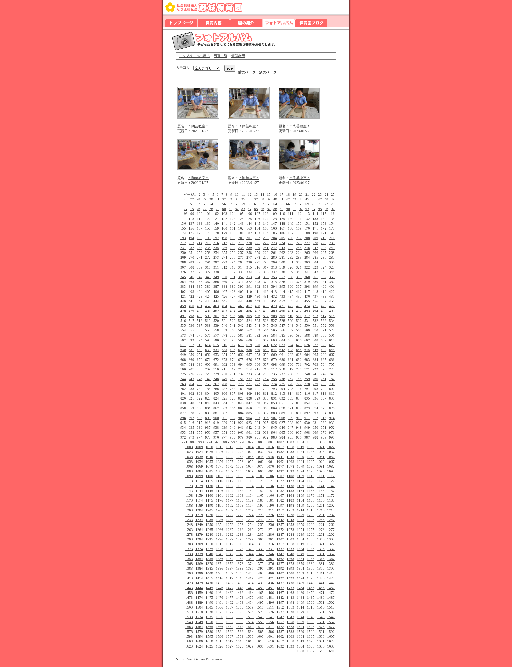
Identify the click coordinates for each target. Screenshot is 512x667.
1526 (270, 612)
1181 (270, 500)
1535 (209, 617)
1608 (189, 641)
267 (323, 253)
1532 (331, 612)
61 (256, 204)
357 (282, 277)
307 (183, 267)
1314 (250, 544)
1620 (310, 641)
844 (224, 403)
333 (241, 272)
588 (307, 335)
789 (241, 389)
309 (199, 267)
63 (269, 204)
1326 (219, 549)
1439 (300, 583)
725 (183, 374)
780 (323, 384)
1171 (321, 496)
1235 (209, 520)
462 (208, 306)
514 (323, 316)
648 (332, 350)
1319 (300, 544)
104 (232, 214)
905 (257, 418)
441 (191, 301)
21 (307, 194)
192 (332, 233)
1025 (209, 452)
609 (323, 340)
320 (290, 267)
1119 (250, 481)
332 (232, 272)
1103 (239, 476)
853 (299, 403)
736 (274, 374)
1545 (310, 617)
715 (257, 369)
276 (241, 257)
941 (241, 427)
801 (183, 394)
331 (224, 272)
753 (257, 379)
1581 (219, 632)
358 (290, 277)
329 (208, 272)
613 (199, 345)
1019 (300, 447)
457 (323, 301)
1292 (331, 534)
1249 (199, 525)
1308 (189, 544)
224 (282, 243)
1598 (239, 636)
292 (216, 262)
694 (241, 364)
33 (230, 199)
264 (299, 253)
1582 (229, 632)
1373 (239, 564)
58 (237, 204)
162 (241, 228)
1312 (229, 544)
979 (241, 437)
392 (257, 287)
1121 (270, 481)
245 (299, 248)
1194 (250, 505)
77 (205, 209)
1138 (290, 486)
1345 (260, 554)
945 (274, 427)
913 (323, 418)
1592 (331, 632)
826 (232, 398)
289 (191, 262)
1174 (199, 500)
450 (266, 301)
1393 (290, 568)
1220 (209, 515)
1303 (290, 539)
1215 (310, 510)
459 (183, 306)
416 (299, 292)
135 (332, 219)
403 (191, 292)
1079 (300, 466)
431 (266, 296)
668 (183, 360)
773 (266, 384)
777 (299, 384)
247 (315, 248)
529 (290, 321)
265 (307, 253)
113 (307, 214)
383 (183, 287)
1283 (239, 534)
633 (208, 350)
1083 (189, 471)
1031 (270, 452)
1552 (229, 622)
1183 (290, 500)
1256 (270, 525)
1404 (250, 573)
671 (208, 360)
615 (216, 345)
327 (191, 272)
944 (266, 427)
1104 (250, 476)
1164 (250, 496)
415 (290, 292)
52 (198, 204)
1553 (239, 622)
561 (241, 330)
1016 (270, 447)
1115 (209, 481)
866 (249, 408)
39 (269, 199)
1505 (209, 607)
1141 (321, 486)
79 (217, 209)
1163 (239, 496)
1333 (290, 549)
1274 (300, 530)
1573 (290, 627)
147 (274, 224)
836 (315, 398)
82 (237, 209)
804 (208, 394)
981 (257, 437)
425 (216, 296)
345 (183, 277)
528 (282, 321)
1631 (270, 646)
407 (224, 292)
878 (191, 413)
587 (299, 335)
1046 (270, 457)
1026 (219, 452)
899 (208, 418)
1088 (239, 471)
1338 (189, 554)
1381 (321, 564)
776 (290, 384)
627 (315, 345)
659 (266, 355)
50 (185, 204)
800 (332, 389)
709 (208, 369)
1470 (310, 593)
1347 (280, 554)
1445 (209, 588)
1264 (199, 530)
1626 (219, 646)
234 (208, 248)
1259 (300, 525)
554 (183, 330)
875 (323, 408)
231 (183, 248)
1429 (199, 583)
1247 (331, 520)
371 (241, 282)
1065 (310, 462)
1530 (310, 612)
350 (224, 277)
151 (307, 224)
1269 (250, 530)
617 (232, 345)
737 (282, 374)
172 (323, 228)
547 (282, 325)
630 (183, 350)
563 (257, 330)
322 (307, 267)
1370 (209, 564)
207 (299, 238)
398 (307, 287)
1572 (280, 627)
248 (323, 248)
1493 (239, 603)
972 (183, 437)
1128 (189, 486)
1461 (219, 593)
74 (185, 209)
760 (315, 379)
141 (224, 224)
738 (290, 374)
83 (243, 209)
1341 (219, 554)
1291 (321, 534)
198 (224, 238)
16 (275, 194)
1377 (280, 564)
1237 (229, 520)
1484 (300, 597)
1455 (310, 588)
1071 (219, 466)
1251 (219, 525)
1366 (321, 559)
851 (282, 403)
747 (208, 379)
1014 (250, 447)
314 (241, 267)
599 (241, 340)
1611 (219, 641)
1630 (260, 646)
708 (199, 369)
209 (315, 238)
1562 (331, 622)
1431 (219, 583)
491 (290, 311)
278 (257, 257)
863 (224, 408)
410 (249, 292)
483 (224, 311)
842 (208, 403)
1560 (310, 622)
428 (241, 296)
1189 (199, 505)
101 (208, 214)
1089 (250, 471)
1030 (260, 452)
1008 (189, 447)
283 (299, 257)
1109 (300, 476)
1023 (189, 452)
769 (232, 384)
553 (332, 325)
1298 (239, 539)
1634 (300, 646)
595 (208, 340)
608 (315, 340)
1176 (219, 500)
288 (183, 262)
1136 (270, 486)
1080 (310, 466)
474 (307, 306)
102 (216, 214)
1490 (209, 603)
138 (199, 224)
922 (241, 423)
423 (199, 296)
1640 (321, 651)
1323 (189, 549)
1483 (290, 597)
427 (232, 296)
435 (299, 296)
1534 (199, 617)
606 (299, 340)
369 (224, 282)
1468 (290, 593)
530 (299, 321)
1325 (209, 549)
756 (282, 379)
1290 (310, 534)
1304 (300, 539)
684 (315, 360)
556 (199, 330)
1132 (229, 486)
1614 (250, 641)
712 (232, 369)
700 (290, 364)
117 (183, 219)
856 (323, 403)
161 (232, 228)
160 (224, 228)
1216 (321, 510)
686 (332, 360)
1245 (310, 520)
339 (290, 272)
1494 (250, 603)
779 (315, 384)
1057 (229, 462)
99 (192, 214)
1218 (189, 515)
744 (183, 379)
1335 (310, 549)
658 (257, 355)
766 (208, 384)
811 (266, 394)
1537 (229, 617)
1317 (280, 544)
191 (323, 233)
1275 (310, 530)
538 (208, 325)
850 (274, 403)
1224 (250, 515)
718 (282, 369)
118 (191, 219)
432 (274, 296)
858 (183, 408)
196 (208, 238)
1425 (310, 578)
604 (282, 340)
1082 (331, 466)
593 (191, 340)
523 (241, 321)
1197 (280, 505)
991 (184, 442)
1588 (290, 632)
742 (323, 374)
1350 (310, 554)
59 (243, 204)
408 (232, 292)
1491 (219, 603)
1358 (239, 559)
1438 (290, 583)
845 (232, 403)
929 (299, 423)
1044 (250, 457)
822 (199, 398)
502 (224, 316)
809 (249, 394)
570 (315, 330)
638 (249, 350)
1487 (331, 597)
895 (332, 413)
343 (323, 272)
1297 (229, 539)
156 (191, 228)
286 (323, 257)
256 (232, 253)
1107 (280, 476)
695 (249, 364)
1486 (321, 597)
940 (232, 427)
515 (332, 316)
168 (290, 228)
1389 (250, 568)
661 (282, 355)
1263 (189, 530)
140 (216, 224)
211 (332, 238)
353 (249, 277)
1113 (189, 481)
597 (224, 340)
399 (315, 287)
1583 (239, 632)
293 (224, 262)
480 (199, 311)
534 (332, 321)
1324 (199, 549)
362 (323, 277)
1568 (239, 627)
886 (257, 413)
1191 (219, 505)
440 (183, 301)
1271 (270, 530)
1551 (219, 622)
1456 (321, 588)
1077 (280, 466)
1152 (280, 491)
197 (216, 238)
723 (323, 369)
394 (274, 287)
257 (241, 253)
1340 (209, 554)
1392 (280, 568)
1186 (321, 500)
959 (232, 433)
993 (201, 442)
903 (241, 418)
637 (241, 350)
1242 (280, 520)
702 (307, 364)
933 (332, 423)
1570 (260, 627)
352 (241, 277)
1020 (310, 447)
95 (320, 209)
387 (216, 287)
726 (191, 374)
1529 (300, 612)
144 (249, 224)
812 (274, 394)
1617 (280, 641)
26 (185, 199)
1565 (209, 627)
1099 (199, 476)
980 (249, 437)
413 (274, 292)
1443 (189, 588)
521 (224, 321)
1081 (321, 466)
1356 (219, 559)
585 (282, 335)
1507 (229, 607)
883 (232, 413)
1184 (300, 500)
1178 (239, 500)
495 (323, 311)
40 (275, 199)
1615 (260, 641)
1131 (219, 486)
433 (282, 296)
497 (183, 316)
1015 (260, 447)
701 (299, 364)
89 (281, 209)
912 (315, 418)
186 (282, 233)
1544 (300, 617)
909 (290, 418)
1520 (209, 612)
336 (266, 272)
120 (208, 219)
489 (274, 311)
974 (199, 437)
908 (282, 418)
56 (224, 204)
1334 (300, 549)
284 (307, 257)
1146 (219, 491)
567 (290, 330)
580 (241, 335)
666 (323, 355)
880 (208, 413)
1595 (209, 636)
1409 (300, 573)
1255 (260, 525)
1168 (290, 496)
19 (294, 194)
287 (332, 257)
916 (191, 423)
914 (332, 418)
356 (274, 277)
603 (274, 340)
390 (241, 287)
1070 (209, 466)
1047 (280, 457)
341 (307, 272)
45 (307, 199)
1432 (229, 583)
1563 (189, 627)
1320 (310, 544)
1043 (239, 457)
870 (282, 408)
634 (216, 350)
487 (257, 311)
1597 (229, 636)
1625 (209, 646)
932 (323, 423)
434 (290, 296)
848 (257, 403)
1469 (300, 593)
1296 (219, 539)
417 (307, 292)
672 (216, 360)
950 (315, 427)
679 (274, 360)
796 (299, 389)
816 (307, 394)
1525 (260, 612)
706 (183, 369)
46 (313, 199)
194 (191, 238)
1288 (290, 534)
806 (224, 394)
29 (205, 199)
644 (299, 350)
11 (243, 194)
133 (315, 219)
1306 (321, 539)
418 (315, 292)
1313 (239, 544)
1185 (310, 500)
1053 (189, 462)
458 (332, 301)
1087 (229, 471)
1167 (280, 496)
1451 (270, 588)
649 (183, 355)
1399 (199, 573)
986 (299, 437)
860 (199, 408)
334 (249, 272)
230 (332, 243)
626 (307, 345)
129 (282, 219)
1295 (209, 539)
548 (290, 325)
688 (191, 364)
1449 (250, 588)
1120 (260, 481)
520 (216, 321)
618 (241, 345)
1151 (270, 491)
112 (299, 214)
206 (290, 238)
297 (257, 262)
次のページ (268, 72)
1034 (300, 452)
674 (232, 360)
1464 (250, 593)
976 (216, 437)
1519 (199, 612)
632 (199, 350)
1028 (239, 452)
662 (290, 355)
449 (257, 301)
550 (307, 325)
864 (232, 408)
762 (332, 379)
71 (320, 204)
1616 (270, 641)
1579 (199, 632)
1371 (219, 564)
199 (232, 238)
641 (274, 350)
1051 (321, 457)
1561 (321, 622)
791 (257, 389)
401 (332, 287)
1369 (199, 564)
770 (241, 384)
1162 (229, 496)
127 (266, 219)
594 (199, 340)
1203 (189, 510)
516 (183, 321)
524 (249, 321)
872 (299, 408)
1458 (189, 593)
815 (299, 394)
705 (332, 364)
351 (232, 277)
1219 (199, 515)
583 (266, 335)
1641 (331, 651)
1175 (209, 500)
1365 (310, 559)
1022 (331, 447)
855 (315, 403)
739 (299, 374)
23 (320, 194)
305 (323, 262)
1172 (331, 496)
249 (332, 248)
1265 (209, 530)
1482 (280, 597)
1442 (331, 583)
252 (199, 253)
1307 (331, 539)
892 (307, 413)
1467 (280, 593)
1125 (310, 481)
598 (232, 340)
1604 (300, 636)
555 (191, 330)
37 (256, 199)
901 (224, 418)
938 (216, 427)
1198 (290, 505)
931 (315, 423)
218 (232, 243)
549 (299, 325)
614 (208, 345)
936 (199, 427)
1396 (321, 568)
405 (208, 292)
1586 (270, 632)
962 (257, 433)
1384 (199, 568)
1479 (250, 597)
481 (208, 311)
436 (307, 296)
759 (307, 379)
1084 (199, 471)
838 (332, 398)
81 (230, 209)
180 (232, 233)
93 (307, 209)
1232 (331, 515)
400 (323, 287)
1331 (270, 549)
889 (282, 413)
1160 (209, 496)
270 (191, 257)
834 (299, 398)
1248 (189, 525)
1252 (229, 525)
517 (191, 321)
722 (315, 369)
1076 (270, 466)
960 (241, 433)
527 (274, 321)
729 (216, 374)
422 (191, 296)
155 (183, 228)
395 (282, 287)
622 (274, 345)
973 (191, 437)
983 (274, 437)
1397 (331, 568)
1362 (280, 559)
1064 (300, 462)
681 (290, 360)
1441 (321, 583)
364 (183, 282)
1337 (331, 549)
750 (232, 379)
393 (266, 287)
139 (208, 224)
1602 (280, 636)
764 (191, 384)
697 (266, 364)
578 (224, 335)
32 (224, 199)
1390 (260, 568)
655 (232, 355)
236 (224, 248)
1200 (310, 505)
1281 (219, 534)
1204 (199, 510)
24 (326, 194)
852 (290, 403)
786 (216, 389)
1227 (280, 515)
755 (274, 379)
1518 (189, 612)
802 (191, 394)
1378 (290, 564)
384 (191, 287)
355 (266, 277)
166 (274, 228)
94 (313, 209)
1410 (310, 573)
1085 (209, 471)
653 (216, 355)
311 (216, 267)
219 (241, 243)
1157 (331, 491)
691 (216, 364)
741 (315, 374)
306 (332, 262)
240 (257, 248)
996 (226, 442)
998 (242, 442)
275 (232, 257)
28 (198, 199)
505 (249, 316)
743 (332, 374)
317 (266, 267)
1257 (280, 525)
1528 (290, 612)
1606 (321, 636)
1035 (310, 452)
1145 (209, 491)
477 (332, 306)
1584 (250, 632)
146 (266, 224)
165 (266, 228)
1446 (219, 588)
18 (288, 194)
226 (299, 243)
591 (332, 335)
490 (282, 311)
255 (224, 253)
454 (299, 301)
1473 (189, 597)
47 (320, 199)
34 (237, 199)
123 (232, 219)
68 (301, 204)
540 (224, 325)
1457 (331, 588)
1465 (260, 593)
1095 (310, 471)
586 (290, 335)
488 (266, 311)
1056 (219, 462)
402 (183, 292)
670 (199, 360)
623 (282, 345)
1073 (239, 466)
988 (315, 437)
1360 (260, 559)
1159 (199, 496)
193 (183, 238)
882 (224, 413)
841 (199, 403)
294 (232, 262)
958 (224, 433)
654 (224, 355)
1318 (290, 544)
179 (224, 233)
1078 (290, 466)
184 (266, 233)
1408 (290, 573)
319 (282, 267)
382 (332, 282)
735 (266, 374)
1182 (280, 500)
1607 (331, 636)
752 (249, 379)
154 (332, 224)
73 (333, 204)
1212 (280, 510)
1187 (331, 500)
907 (274, 418)
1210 (260, 510)
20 (301, 194)
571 (323, 330)
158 (208, 228)
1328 (239, 549)
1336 (321, 549)
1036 (321, 452)
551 (315, 325)
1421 (270, 578)
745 (191, 379)
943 (257, 427)
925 (266, 423)
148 (282, 224)
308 (191, 267)
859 (191, 408)
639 (257, 350)
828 (249, 398)
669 (191, 360)
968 (307, 433)
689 (199, 364)
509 (282, 316)
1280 (209, 534)
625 (299, 345)
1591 (321, 632)
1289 (300, 534)
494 (315, 311)
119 (199, 219)
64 (275, 204)
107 (257, 214)
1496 (270, 603)
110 (282, 214)
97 (333, 209)
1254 (250, 525)
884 (241, 413)
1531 (321, 612)
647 (323, 350)
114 (315, 214)
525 (257, 321)
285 (315, 257)
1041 (219, 457)
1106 (270, 476)
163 (249, 228)
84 (249, 209)
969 (315, 433)
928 (290, 423)
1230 (310, 515)
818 (323, 394)
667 (332, 355)
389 (232, 287)
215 (208, 243)
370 (232, 282)
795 (290, 389)
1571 (270, 627)
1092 (280, 471)
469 (266, 306)
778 (307, 384)
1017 (280, 447)
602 (266, 340)
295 (241, 262)
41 (281, 199)
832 (282, 398)
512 (307, 316)
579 (232, 335)
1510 (260, 607)
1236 (219, 520)
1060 (260, 462)
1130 (209, 486)
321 (299, 267)
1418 (239, 578)
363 (332, 277)
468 (257, 306)
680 (282, 360)
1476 (219, 597)
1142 (331, 486)
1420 (260, 578)
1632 (280, 646)
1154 (300, 491)
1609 (199, 641)
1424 (300, 578)
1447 (229, 588)
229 (323, 243)
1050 (310, 457)
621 (266, 345)
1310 (209, 544)
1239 (250, 520)
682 (299, 360)
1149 (250, 491)
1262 (331, 525)
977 (224, 437)
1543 (290, 617)
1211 (270, 510)
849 (266, 403)
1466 (270, 593)
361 (315, 277)
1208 (239, 510)
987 (307, 437)
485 (241, 311)
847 (249, 403)
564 (266, 330)
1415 (209, 578)
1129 (199, 486)
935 (191, 427)
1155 (310, 491)
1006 (321, 442)
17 (281, 194)
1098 (189, 476)
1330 (260, 549)
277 (249, 257)
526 (266, 321)
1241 (270, 520)
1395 (310, 568)
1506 (219, 607)
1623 (189, 646)
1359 (250, 559)
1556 (270, 622)
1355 (209, 559)
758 (299, 379)
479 (191, 311)
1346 (270, 554)
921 (232, 423)
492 (299, 311)
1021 (321, 447)
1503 (189, 607)
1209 (250, 510)
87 (269, 209)
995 (218, 442)
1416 (219, 578)
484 (232, 311)
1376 (270, 564)
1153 (290, 491)
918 (208, 423)
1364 (300, 559)
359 (299, 277)
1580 (209, 632)
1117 (229, 481)
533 (323, 321)
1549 (199, 622)
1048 (290, 457)
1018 (290, 447)
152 (315, 224)
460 (191, 306)
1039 (199, 457)
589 (315, 335)
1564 (199, 627)
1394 (300, 568)
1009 (199, 447)
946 (282, 427)
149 (290, 224)
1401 (219, 573)
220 (249, 243)
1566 (219, 627)
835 (307, 398)
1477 (229, 597)
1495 (260, 603)
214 (199, 243)
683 (307, 360)
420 (332, 292)
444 (216, 301)
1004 (300, 442)
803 (199, 394)
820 (183, 398)
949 (307, 427)
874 (315, 408)
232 (191, 248)
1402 (229, 573)
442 (199, 301)
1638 (300, 651)
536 (191, 325)
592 (183, 340)
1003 (290, 442)
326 (183, 272)
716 (266, 369)
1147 (229, 491)
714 (249, 369)
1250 (209, 525)
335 (257, 272)
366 (199, 282)
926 (274, 423)
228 (315, 243)
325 (332, 267)
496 (332, 311)
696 (257, 364)
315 (249, 267)
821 (191, 398)
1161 (219, 496)
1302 (280, 539)
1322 (331, 544)
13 (256, 194)
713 (241, 369)
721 (307, 369)
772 (257, 384)
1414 (199, 578)
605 (290, 340)
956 (208, 433)
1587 (280, 632)
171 (315, 228)
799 (323, 389)
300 (282, 262)
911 (307, 418)
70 (313, 204)
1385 (209, 568)
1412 (331, 573)
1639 (310, 651)
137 (191, 224)
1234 (199, 520)
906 (266, 418)
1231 (321, 515)
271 (199, 257)
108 (266, 214)
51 (192, 204)
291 (208, 262)
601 (257, 340)
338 (282, 272)
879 (199, 413)
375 (274, 282)
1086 (219, 471)
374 (266, 282)
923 (249, 423)
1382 (331, 564)
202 (257, 238)
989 (323, 437)
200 (241, 238)
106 (249, 214)
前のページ (246, 72)
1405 (260, 573)
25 (333, 194)
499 (199, 316)
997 (234, 442)
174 (183, 233)
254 (216, 253)
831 (274, 398)
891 (299, 413)
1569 (250, 627)
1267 (229, 530)
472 (290, 306)
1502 (331, 603)
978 (232, 437)
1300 (260, 539)
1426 (321, 578)
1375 (260, 564)
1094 (300, 471)
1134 (250, 486)
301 (290, 262)
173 (332, 228)
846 (241, 403)
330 (216, 272)
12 (249, 194)
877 (183, 413)
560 (232, 330)
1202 (331, 505)
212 (183, 243)
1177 (229, 500)
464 (224, 306)
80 (224, 209)
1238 (239, 520)
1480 (260, 597)
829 (257, 398)
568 (299, 330)
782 (183, 389)
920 (224, 423)
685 (323, 360)
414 (282, 292)
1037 (331, 452)
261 (274, 253)
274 (224, 257)
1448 (239, 588)
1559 (300, 622)
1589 (300, 632)
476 (323, 306)
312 (224, 267)
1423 (290, 578)
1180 (260, 500)
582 (257, 335)
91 (294, 209)
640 (266, 350)
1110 (310, 476)
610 (332, 340)
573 (183, 335)
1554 (250, 622)
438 (323, 296)
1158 (189, 496)
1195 (260, 505)
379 (307, 282)
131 (299, 219)
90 (288, 209)
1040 (209, 457)
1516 (321, 607)
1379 (300, 564)
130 (290, 219)
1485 (310, 597)
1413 (189, 578)
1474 (199, 597)
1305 (310, 539)
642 (282, 350)
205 (282, 238)
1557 (280, 622)
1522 (229, 612)
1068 (189, 466)
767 (216, 384)
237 (232, 248)
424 (208, 296)
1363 (290, 559)
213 (191, 243)
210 (323, 238)
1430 (209, 583)
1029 (250, 452)
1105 (260, 476)
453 (290, 301)
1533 (189, 617)
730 (224, 374)
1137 (280, 486)
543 (249, 325)
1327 (229, 549)
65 (281, 204)
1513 (290, 607)
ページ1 (190, 194)
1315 (260, 544)
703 (315, 364)
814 (290, 394)
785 (208, 389)
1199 (300, 505)
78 (211, 209)
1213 (290, 510)
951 (323, 427)
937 (208, 427)
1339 (199, 554)
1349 (300, 554)
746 (199, 379)
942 (249, 427)
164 (257, 228)
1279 (199, 534)
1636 (321, 646)
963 (266, 433)
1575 (310, 627)
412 (266, 292)
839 (183, 403)
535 (183, 325)
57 (230, 204)
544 (257, 325)
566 (282, 330)
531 (307, 321)
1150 (260, 491)
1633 (290, 646)
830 (266, 398)
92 (301, 209)
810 (257, 394)
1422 (280, 578)
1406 (270, 573)
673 (224, 360)
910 (299, 418)
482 (216, 311)
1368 (189, 564)
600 (249, 340)
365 (191, 282)
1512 (280, 607)
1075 (260, 466)
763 (183, 384)
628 (323, 345)
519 (208, 321)
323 (315, 267)
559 (224, 330)
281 (282, 257)
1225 (260, 515)
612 (191, 345)
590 (323, 335)
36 (249, 199)
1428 (189, 583)
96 (326, 209)
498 (191, 316)
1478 (239, 597)
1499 (300, 603)
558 (216, 330)
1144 (199, 491)
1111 (321, 476)
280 (274, 257)
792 (266, 389)
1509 (250, 607)
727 (199, 374)
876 (332, 408)
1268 (239, 530)
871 (290, 408)
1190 (209, 505)
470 (274, 306)
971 (332, 433)
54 (211, 204)
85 (256, 209)
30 (211, 199)
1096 (321, 471)
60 (249, 204)
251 (191, 253)
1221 (219, 515)
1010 (209, 447)
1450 (260, 588)
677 (257, 360)
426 (224, 296)
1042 (229, 457)
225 (290, 243)
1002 (280, 442)
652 (208, 355)
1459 (199, 593)
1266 (219, 530)
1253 (239, 525)
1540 (260, 617)
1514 (300, 607)
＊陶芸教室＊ (198, 126)
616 (224, 345)
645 (307, 350)
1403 (239, 573)
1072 (229, 466)
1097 (331, 471)
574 (191, 335)
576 (208, 335)
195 (199, 238)
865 (241, 408)
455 (307, 301)
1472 (331, 593)
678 (266, 360)
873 (307, 408)
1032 (280, 452)
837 (323, 398)
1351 (321, 554)
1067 (331, 462)
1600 (260, 636)
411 (257, 292)
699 (282, 364)
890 (290, 413)
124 (241, 219)
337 (274, 272)
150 (299, 224)
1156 (321, 491)
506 (257, 316)
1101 (219, 476)
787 (224, 389)
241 (266, 248)
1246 (321, 520)
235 (216, 248)
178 (216, 233)
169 (299, 228)
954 (191, 433)
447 (241, 301)
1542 (280, 617)
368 (216, 282)
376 (282, 282)
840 (191, 403)
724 (332, 369)
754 (266, 379)
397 (299, 287)
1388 (239, 568)
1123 (290, 481)
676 (249, 360)
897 (191, 418)
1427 (331, 578)
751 (241, 379)
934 (183, 427)
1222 (229, 515)
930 (307, 423)
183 (257, 233)
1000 (260, 442)
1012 (229, 447)
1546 (321, 617)
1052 (331, 457)
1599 (250, 636)
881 (216, 413)
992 (193, 442)
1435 (260, 583)
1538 (239, 617)
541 (232, 325)
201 (249, 238)
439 (332, 296)
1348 (290, 554)
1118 (239, 481)
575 (199, 335)
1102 (229, 476)
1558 (290, 622)
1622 (331, 641)
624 (290, 345)
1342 (229, 554)
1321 (321, 544)
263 (290, 253)
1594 (199, 636)
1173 (189, 500)
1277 (331, 530)
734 (257, 374)
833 (290, 398)
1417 (229, 578)
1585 (260, 632)
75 (192, 209)
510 (290, 316)
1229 (300, 515)
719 (290, 369)
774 (274, 384)
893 (315, 413)
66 (288, 204)
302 (299, 262)
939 (224, 427)
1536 (219, 617)
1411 (321, 573)
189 (307, 233)
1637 (331, 646)
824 (216, 398)
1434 (250, 583)
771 (249, 384)
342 (315, 272)
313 (232, 267)
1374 (250, 564)
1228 (290, 515)
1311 (219, 544)
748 (216, 379)
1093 (290, 471)
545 (266, 325)
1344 (250, 554)
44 (301, 199)
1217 (331, 510)
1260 (310, 525)
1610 (209, 641)
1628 (239, 646)
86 (262, 209)
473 (299, 306)
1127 (331, 481)
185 (274, 233)
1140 (310, 486)
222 (266, 243)
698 (274, 364)
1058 (239, 462)
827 (241, 398)
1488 (189, 603)
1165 (260, 496)
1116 (219, 481)
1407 (280, 573)
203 (266, 238)
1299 (250, 539)
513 (315, 316)
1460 (209, 593)
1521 (219, 612)
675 (241, 360)
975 (208, 437)
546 (274, 325)
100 (199, 214)
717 (274, 369)
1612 (229, 641)
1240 (260, 520)
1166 (270, 496)
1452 (280, 588)
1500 (310, 603)
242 (274, 248)
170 (307, 228)
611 (183, 345)
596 (216, 340)
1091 (270, 471)
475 (315, 306)
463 (216, 306)
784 (199, 389)
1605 (310, 636)
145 (257, 224)
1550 (209, 622)
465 (232, 306)
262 (282, 253)
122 (224, 219)
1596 (219, 636)
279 (266, 257)
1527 (280, 612)
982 (266, 437)
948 (299, 427)
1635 (310, 646)
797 (307, 389)
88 (275, 209)
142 (232, 224)
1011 (219, 447)
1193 (239, 505)
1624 (199, 646)
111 (290, 214)
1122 (280, 481)
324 (323, 267)
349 (216, 277)
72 (326, 204)
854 (307, 403)
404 (199, 292)
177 (208, 233)
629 (332, 345)
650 (191, 355)
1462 (229, 593)
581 (249, 335)
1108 (290, 476)
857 (332, 403)
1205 (209, 510)
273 (216, 257)
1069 (199, 466)
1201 (321, 505)
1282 (229, 534)
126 (257, 219)
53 (205, 204)
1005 (310, 442)
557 (208, 330)
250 (183, 253)
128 (274, 219)
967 (299, 433)
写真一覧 (220, 56)
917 (199, 423)
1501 (321, 603)
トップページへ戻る (194, 56)
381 (323, 282)
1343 (239, 554)
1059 (250, 462)
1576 (321, 627)
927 (282, 423)
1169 (300, 496)
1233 (189, 520)
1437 (280, 583)
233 (199, 248)
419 (323, 292)
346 (191, 277)
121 (216, 219)
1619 (300, 641)
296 (249, 262)
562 (249, 330)
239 (249, 248)
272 (208, 257)
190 (315, 233)
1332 (280, 549)
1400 (209, 573)
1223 (239, 515)
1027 (229, 452)
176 (199, 233)
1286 (270, 534)
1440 (310, 583)
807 (232, 394)
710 (216, 369)
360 (307, 277)
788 (232, 389)
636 (232, 350)
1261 (321, 525)
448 (249, 301)
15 (269, 194)
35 (243, 199)
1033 (290, 452)
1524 (250, 612)
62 (262, 204)
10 (237, 194)
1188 (189, 505)
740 (307, 374)
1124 (300, 481)
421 (183, 296)
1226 (270, 515)
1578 (189, 632)
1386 (219, 568)
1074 (250, 466)
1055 (209, 462)
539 (216, 325)
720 (299, 369)
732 (241, 374)
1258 (290, 525)
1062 (280, 462)
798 (315, 389)
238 (241, 248)
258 (249, 253)
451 (274, 301)
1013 (239, 447)
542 (241, 325)
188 (299, 233)
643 (290, 350)
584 (274, 335)
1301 (270, 539)
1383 (189, 568)
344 (332, 272)
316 (257, 267)
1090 (260, 471)
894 (323, 413)
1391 (270, 568)
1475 (209, 597)
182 (249, 233)
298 (266, 262)
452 (282, 301)
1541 (270, 617)
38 (262, 199)
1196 (270, 505)
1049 (300, 457)
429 (249, 296)
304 (315, 262)
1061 (270, 462)
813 (282, 394)
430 (257, 296)
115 (323, 214)
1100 (209, 476)
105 (241, 214)
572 (332, 330)
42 (288, 199)
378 (299, 282)
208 (307, 238)
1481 (270, 597)
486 (249, 311)
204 (274, 238)
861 (208, 408)
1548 (189, 622)
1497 (280, 603)
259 (257, 253)
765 (199, 384)
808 (241, 394)
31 (217, 199)
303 (307, 262)
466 (241, 306)
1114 (199, 481)
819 (332, 394)
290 (199, 262)
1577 (331, 627)
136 (183, 224)
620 (257, 345)
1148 (239, 491)
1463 (239, 593)
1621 (321, 641)
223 (274, 243)
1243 (290, 520)
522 (232, 321)
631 (191, 350)
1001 (270, 442)
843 (216, 403)
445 (224, 301)
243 (282, 248)
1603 (290, 636)
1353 (189, 559)
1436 (270, 583)
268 (332, 253)
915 (183, 423)
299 (274, 262)
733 (249, 374)
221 (257, 243)
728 (208, 374)
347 (199, 277)
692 (224, 364)
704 (323, 364)
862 (216, 408)
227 (307, 243)
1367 (331, 559)
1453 (290, 588)
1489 (199, 603)
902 (232, 418)
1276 (321, 530)
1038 (189, 457)
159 (216, 228)
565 (274, 330)
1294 (199, 539)
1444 (199, 588)
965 (282, 433)
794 (282, 389)
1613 (239, 641)
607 (307, 340)
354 (257, 277)
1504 (199, 607)
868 (266, 408)
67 (294, 204)
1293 (189, 539)
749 (224, 379)
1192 (229, 505)
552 (323, 325)
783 (191, 389)
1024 (199, 452)
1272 (280, 530)
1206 (219, 510)
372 (249, 282)
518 (199, 321)
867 (257, 408)
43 (294, 199)
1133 (239, 486)
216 (216, 243)
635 (224, 350)
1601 (270, 636)
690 (208, 364)
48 (326, 199)
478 (183, 311)
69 (307, 204)
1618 (290, 641)
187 (290, 233)
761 (323, 379)
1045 (260, 457)
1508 (239, 607)
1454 (300, 588)
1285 (260, 534)
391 (249, 287)
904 (249, 418)
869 (274, 408)
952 (332, 427)
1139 (300, 486)
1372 (229, 564)
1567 (229, 627)
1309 (199, 544)
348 (208, 277)
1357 (229, 559)
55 (217, 204)
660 (274, 355)
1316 (270, 544)
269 (183, 257)
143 (241, 224)
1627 (229, 646)
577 (216, 335)
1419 (250, 578)
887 (266, 413)
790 (249, 389)
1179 (250, 500)
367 (208, 282)
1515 (310, 607)
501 (216, 316)
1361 (270, 559)
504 (241, 316)
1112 (331, 476)
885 (249, 413)
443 (208, 301)
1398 (189, 573)
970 (323, 433)
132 (307, 219)
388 (224, 287)
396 (290, 287)
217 (224, 243)
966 (290, 433)
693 (232, 364)
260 (266, 253)
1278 (189, 534)
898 (199, 418)
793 (274, 389)
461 (199, 306)
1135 (260, 486)
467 (249, 306)
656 (241, 355)
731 (232, 374)
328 (199, 272)
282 (290, 257)
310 (208, 267)
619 (249, 345)
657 (249, 355)
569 (307, 330)
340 (299, 272)
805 (216, 394)
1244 (300, 520)
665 (315, 355)
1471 (321, 593)
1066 (321, 462)
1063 (290, 462)
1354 (199, 559)
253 (208, 253)
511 (299, 316)
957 (216, 433)
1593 (189, 636)
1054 (199, 462)
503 (232, 316)
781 (332, 384)
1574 (300, 627)
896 (183, 418)
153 (323, 224)
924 (257, 423)
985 (290, 437)
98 (186, 214)
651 (199, 355)
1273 (290, 530)
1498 (290, 603)
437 (315, 296)
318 (274, 267)
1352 (331, 554)
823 (208, 398)
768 (224, 384)
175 (191, 233)
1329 (250, 549)
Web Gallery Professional (205, 659)
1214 (300, 510)
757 (290, 379)
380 (315, 282)
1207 (229, 510)
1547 (331, 617)
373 (257, 282)
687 (183, 364)
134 (323, 219)
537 (199, 325)
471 (282, 306)
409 (241, 292)
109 (274, 214)
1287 (280, 534)
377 (290, 282)
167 (282, 228)
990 (332, 437)
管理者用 (238, 56)
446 (232, 301)
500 (208, 316)
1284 (250, 534)
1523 (239, 612)
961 (249, 433)
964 (274, 433)
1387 (229, 568)
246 (307, 248)
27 (192, 199)
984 (282, 437)
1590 (310, 632)
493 (307, 311)
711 (224, 369)
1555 (260, 622)
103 (224, 214)
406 (216, 292)
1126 (321, 481)
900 (216, 418)
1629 (250, 646)
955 (199, 433)
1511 (270, 607)
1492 (229, 603)
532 (315, 321)
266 (315, 253)
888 (274, 413)
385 (199, 287)
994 (209, 442)
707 (191, 369)
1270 (260, 530)
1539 (250, 617)
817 (315, 394)
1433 (239, 583)
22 (313, 194)
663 (299, 355)
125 (249, 219)
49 (333, 199)
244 (290, 248)
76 (198, 209)
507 (266, 316)
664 (307, 355)
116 (332, 214)
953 (183, 433)
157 (199, 228)
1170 (310, 496)
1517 (331, 607)
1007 (331, 442)
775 (282, 384)
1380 (310, 564)
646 (315, 350)
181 (241, 233)
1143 (189, 491)
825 (224, 398)
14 (262, 194)
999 (251, 442)
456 (315, 301)
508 (274, 316)
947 (290, 427)
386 (208, 287)
